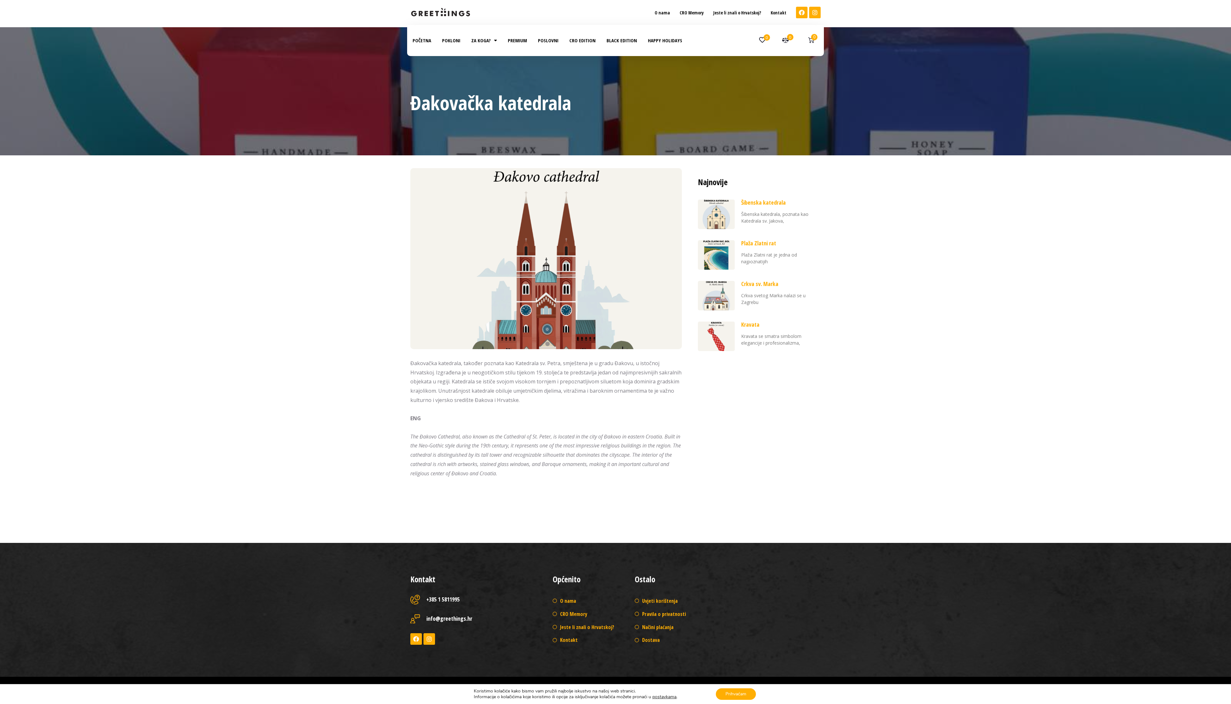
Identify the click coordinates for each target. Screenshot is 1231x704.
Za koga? (481, 40)
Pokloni (451, 40)
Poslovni (548, 40)
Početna (422, 40)
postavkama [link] (664, 697)
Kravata (750, 324)
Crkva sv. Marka (759, 284)
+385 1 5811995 (443, 599)
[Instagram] (815, 12)
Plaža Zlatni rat (758, 243)
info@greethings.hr (449, 618)
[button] (662, 13)
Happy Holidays (665, 40)
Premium (517, 40)
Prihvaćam (735, 694)
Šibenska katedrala (763, 202)
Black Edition (622, 40)
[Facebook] (802, 12)
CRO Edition (582, 40)
